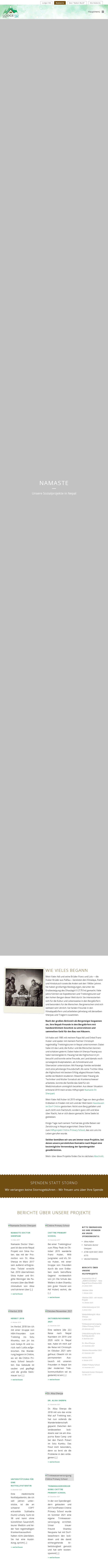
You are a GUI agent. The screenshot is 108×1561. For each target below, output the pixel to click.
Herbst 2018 (17, 1318)
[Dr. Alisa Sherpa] (59, 1393)
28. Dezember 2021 (54, 1497)
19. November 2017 (54, 1240)
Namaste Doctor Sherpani (92, 1372)
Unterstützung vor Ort (90, 1307)
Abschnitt (98, 1156)
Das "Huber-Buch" (77, 3)
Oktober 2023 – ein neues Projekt (92, 1298)
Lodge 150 (46, 3)
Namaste (60, 3)
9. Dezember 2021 (16, 1490)
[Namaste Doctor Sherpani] (22, 1225)
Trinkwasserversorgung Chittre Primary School (59, 1489)
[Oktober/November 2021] (59, 1311)
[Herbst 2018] (22, 1311)
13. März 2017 (15, 1240)
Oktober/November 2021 (92, 1350)
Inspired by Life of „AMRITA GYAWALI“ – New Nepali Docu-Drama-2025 (92, 1280)
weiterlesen (18, 1294)
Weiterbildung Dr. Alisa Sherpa (91, 1315)
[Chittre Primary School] (59, 1225)
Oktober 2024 (87, 1290)
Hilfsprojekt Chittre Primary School (67, 1130)
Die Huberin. (95, 3)
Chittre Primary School (91, 1365)
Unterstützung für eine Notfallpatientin (91, 1334)
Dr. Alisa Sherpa (57, 1400)
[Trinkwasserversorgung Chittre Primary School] (59, 1477)
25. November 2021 (54, 1326)
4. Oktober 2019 (16, 1322)
